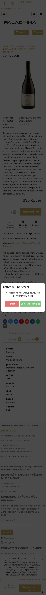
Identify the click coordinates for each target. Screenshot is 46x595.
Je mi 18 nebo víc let (30, 304)
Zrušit (12, 304)
